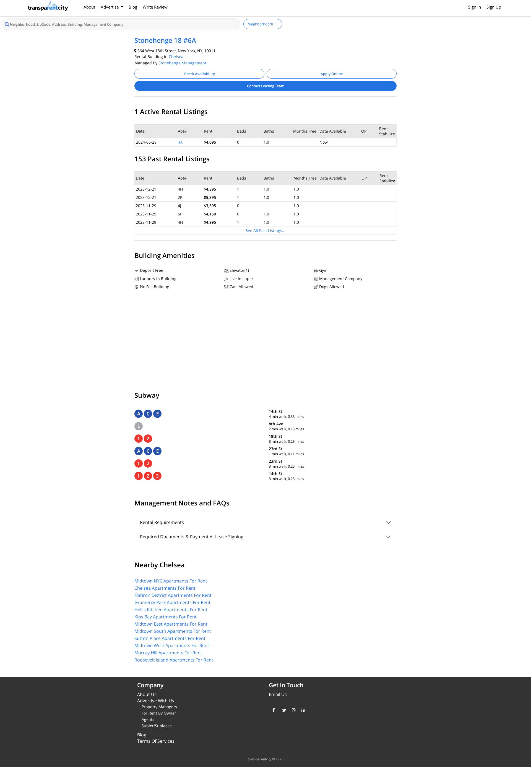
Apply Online (332, 73)
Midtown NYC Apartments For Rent (170, 581)
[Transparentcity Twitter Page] (282, 710)
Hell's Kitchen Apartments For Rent (170, 610)
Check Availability (199, 73)
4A (180, 142)
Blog (133, 7)
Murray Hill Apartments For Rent (168, 653)
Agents (148, 719)
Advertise (110, 7)
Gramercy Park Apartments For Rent (172, 602)
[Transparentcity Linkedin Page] (302, 710)
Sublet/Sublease (157, 725)
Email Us (278, 694)
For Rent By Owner (159, 713)
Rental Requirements (162, 522)
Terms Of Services (156, 741)
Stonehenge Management (182, 62)
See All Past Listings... (265, 230)
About (89, 7)
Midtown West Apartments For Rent (171, 645)
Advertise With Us (155, 701)
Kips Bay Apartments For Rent (165, 617)
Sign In (474, 7)
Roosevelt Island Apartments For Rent (173, 660)
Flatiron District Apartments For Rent (173, 595)
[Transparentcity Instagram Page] (292, 710)
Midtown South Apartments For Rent (172, 631)
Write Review (155, 7)
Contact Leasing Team (265, 85)
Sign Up (493, 7)
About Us (147, 694)
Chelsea (176, 56)
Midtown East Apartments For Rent (170, 624)
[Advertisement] (265, 336)
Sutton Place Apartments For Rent (169, 638)
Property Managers (159, 706)
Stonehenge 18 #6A (165, 40)
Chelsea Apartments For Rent (165, 588)
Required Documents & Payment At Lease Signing (191, 537)
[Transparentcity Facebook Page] (273, 710)
